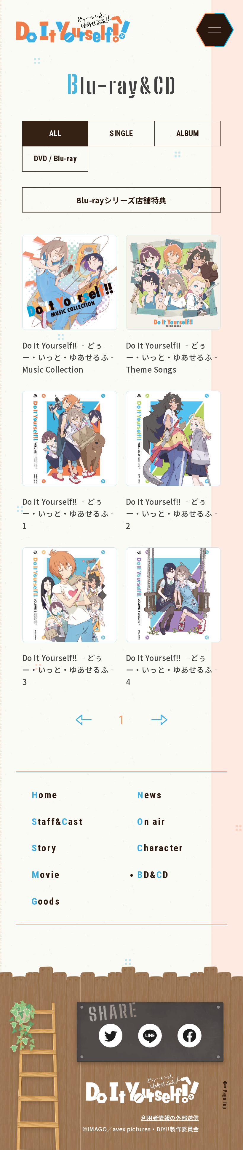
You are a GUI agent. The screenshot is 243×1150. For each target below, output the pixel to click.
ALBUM (187, 133)
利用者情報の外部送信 (170, 1118)
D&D (153, 874)
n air (151, 821)
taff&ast (57, 821)
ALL (55, 133)
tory (44, 848)
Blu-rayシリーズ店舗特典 (121, 199)
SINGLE (121, 133)
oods (46, 901)
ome (45, 795)
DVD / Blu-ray (55, 158)
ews (149, 795)
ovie (46, 874)
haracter (160, 848)
